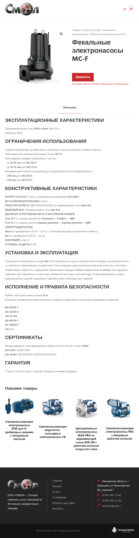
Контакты (57, 509)
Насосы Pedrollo (92, 30)
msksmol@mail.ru (111, 506)
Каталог (57, 486)
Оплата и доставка (63, 503)
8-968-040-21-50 (111, 501)
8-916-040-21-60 (111, 495)
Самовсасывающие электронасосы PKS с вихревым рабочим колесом (120, 433)
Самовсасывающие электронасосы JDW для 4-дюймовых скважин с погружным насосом (19, 430)
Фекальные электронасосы (114, 84)
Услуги (56, 492)
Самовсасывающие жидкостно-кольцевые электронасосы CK (53, 431)
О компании (59, 498)
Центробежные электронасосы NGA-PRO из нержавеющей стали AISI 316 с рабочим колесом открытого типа (86, 439)
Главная (76, 30)
